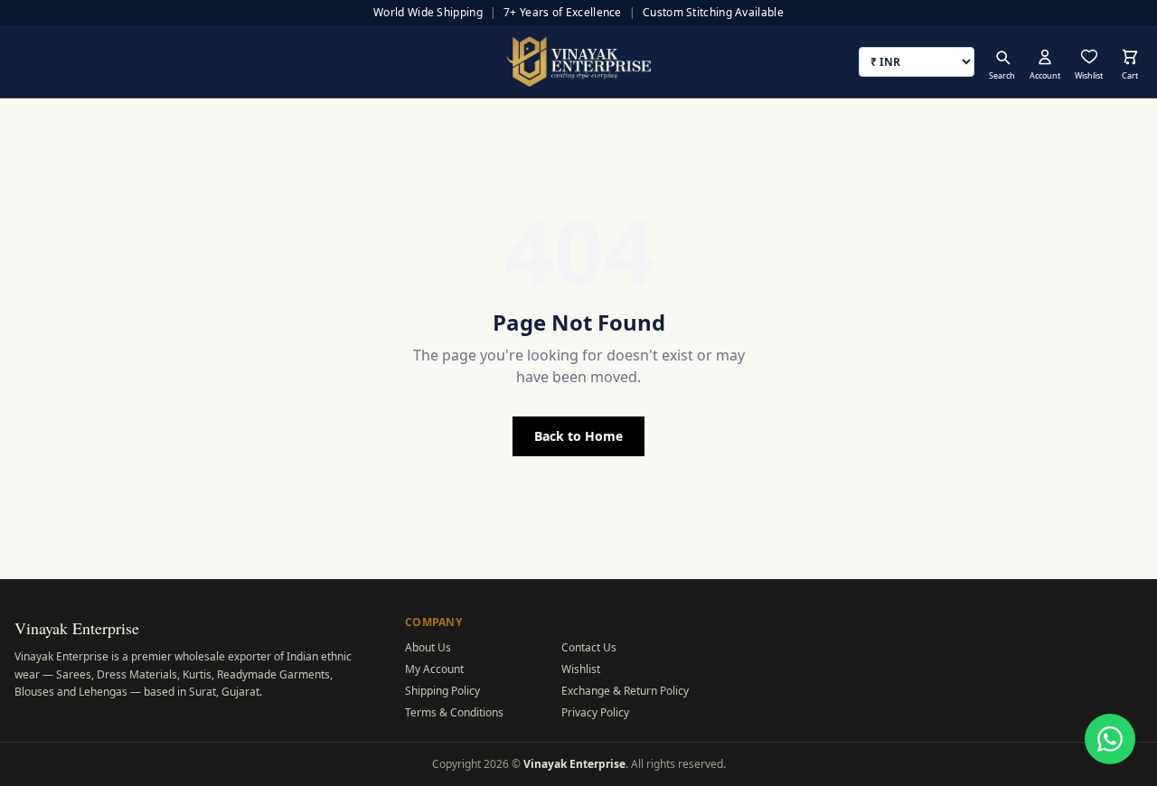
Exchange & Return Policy (625, 690)
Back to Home (578, 435)
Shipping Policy (442, 690)
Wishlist (580, 669)
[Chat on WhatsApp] (1110, 739)
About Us (428, 647)
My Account (434, 669)
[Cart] (1130, 57)
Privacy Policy (595, 712)
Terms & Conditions (454, 712)
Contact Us (588, 647)
